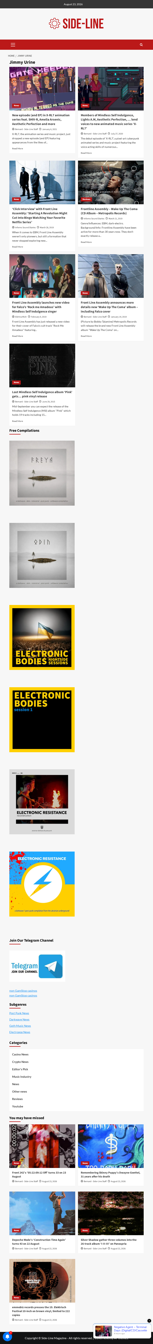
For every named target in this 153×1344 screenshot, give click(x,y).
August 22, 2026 (49, 1248)
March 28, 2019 (47, 227)
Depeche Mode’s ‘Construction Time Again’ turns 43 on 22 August (39, 1242)
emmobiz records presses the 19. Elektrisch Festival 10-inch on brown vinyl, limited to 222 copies (41, 1311)
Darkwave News (19, 1019)
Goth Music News (20, 1025)
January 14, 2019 (119, 316)
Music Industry (21, 1076)
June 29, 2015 (48, 401)
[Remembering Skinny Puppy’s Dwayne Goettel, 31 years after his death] (111, 1146)
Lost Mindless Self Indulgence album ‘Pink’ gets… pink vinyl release (42, 394)
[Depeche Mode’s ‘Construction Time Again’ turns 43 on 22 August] (42, 1213)
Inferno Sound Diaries (25, 227)
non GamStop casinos (23, 990)
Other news (19, 1091)
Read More (17, 148)
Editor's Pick (20, 1069)
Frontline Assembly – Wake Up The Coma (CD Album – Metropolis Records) (109, 211)
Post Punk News (19, 1013)
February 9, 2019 (38, 316)
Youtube (17, 1106)
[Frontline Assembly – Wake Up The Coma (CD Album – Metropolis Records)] (111, 182)
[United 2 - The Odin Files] (42, 555)
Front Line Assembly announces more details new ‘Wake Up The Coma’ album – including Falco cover (109, 307)
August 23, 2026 (49, 1181)
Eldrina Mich (21, 316)
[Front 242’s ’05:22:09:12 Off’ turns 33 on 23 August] (42, 1146)
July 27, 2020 (117, 133)
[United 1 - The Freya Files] (42, 473)
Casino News (20, 1054)
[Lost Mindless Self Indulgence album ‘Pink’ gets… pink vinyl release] (42, 365)
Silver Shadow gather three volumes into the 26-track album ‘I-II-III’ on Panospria (109, 1242)
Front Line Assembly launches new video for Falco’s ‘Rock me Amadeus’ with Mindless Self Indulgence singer (40, 307)
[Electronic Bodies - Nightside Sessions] (42, 637)
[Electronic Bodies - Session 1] (42, 719)
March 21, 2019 (115, 218)
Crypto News (20, 1061)
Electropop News (19, 1032)
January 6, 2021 (49, 129)
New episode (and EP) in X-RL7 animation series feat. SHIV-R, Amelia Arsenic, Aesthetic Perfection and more (41, 119)
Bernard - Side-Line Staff (26, 129)
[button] (13, 44)
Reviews (86, 199)
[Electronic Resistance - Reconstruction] (42, 801)
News (16, 105)
